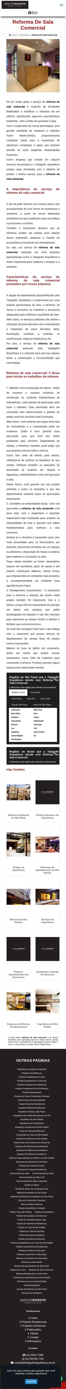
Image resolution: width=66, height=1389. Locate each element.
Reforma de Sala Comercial (41, 1270)
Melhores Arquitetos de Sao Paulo (32, 1193)
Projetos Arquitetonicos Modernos (31, 1085)
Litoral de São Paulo (42, 705)
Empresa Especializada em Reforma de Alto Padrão (31, 1158)
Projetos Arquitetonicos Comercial (31, 1081)
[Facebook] (29, 13)
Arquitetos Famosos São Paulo (31, 1112)
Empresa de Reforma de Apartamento (18, 1025)
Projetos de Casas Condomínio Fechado (32, 1096)
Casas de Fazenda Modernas (32, 1131)
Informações (34, 1341)
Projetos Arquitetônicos (32, 1073)
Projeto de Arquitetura (18, 868)
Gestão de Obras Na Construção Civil (31, 1189)
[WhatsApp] (36, 13)
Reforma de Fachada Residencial (31, 1169)
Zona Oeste (17, 699)
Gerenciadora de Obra (19, 1173)
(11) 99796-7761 (34, 1358)
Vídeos (34, 1333)
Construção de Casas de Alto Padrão (32, 1135)
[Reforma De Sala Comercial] (32, 65)
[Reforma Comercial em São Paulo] (18, 792)
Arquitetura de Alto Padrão (47, 1025)
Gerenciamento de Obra (43, 1173)
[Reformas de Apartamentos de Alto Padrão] (47, 845)
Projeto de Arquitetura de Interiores (32, 1216)
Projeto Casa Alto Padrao (21, 1212)
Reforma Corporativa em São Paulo (31, 1258)
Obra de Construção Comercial (31, 1200)
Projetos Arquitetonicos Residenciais (32, 1247)
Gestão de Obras (31, 1185)
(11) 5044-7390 (34, 1355)
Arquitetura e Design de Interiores (47, 973)
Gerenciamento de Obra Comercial (31, 1181)
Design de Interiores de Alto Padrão (31, 1139)
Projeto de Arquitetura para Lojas (31, 1220)
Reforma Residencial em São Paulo (31, 1274)
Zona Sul (31, 699)
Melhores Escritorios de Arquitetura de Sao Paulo (31, 1196)
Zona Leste (45, 699)
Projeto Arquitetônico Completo (31, 1208)
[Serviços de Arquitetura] (47, 897)
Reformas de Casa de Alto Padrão (32, 1281)
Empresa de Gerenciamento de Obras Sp (32, 1142)
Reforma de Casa (18, 1270)
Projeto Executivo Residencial (32, 1104)
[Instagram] (33, 13)
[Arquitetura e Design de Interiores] (47, 949)
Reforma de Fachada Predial (31, 1166)
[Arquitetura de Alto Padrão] (47, 1001)
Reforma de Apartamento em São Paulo (31, 1266)
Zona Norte (35, 692)
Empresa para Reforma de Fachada (31, 1162)
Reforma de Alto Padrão (18, 921)
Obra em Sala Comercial (31, 1204)
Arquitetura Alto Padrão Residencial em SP (31, 1115)
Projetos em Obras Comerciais (31, 1250)
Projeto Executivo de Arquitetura (47, 816)
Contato (34, 1337)
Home (34, 1318)
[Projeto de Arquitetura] (18, 845)
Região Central (18, 692)
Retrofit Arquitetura (32, 1285)
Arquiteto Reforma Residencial (31, 1108)
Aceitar (31, 1381)
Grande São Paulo (20, 705)
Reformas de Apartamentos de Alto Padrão (47, 870)
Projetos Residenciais (31, 1092)
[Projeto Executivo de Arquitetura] (47, 792)
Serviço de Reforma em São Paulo (32, 1289)
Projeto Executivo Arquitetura (31, 1235)
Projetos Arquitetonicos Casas (32, 1077)
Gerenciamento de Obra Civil (31, 1177)
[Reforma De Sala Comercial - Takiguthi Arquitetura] (15, 5)
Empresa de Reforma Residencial (31, 1154)
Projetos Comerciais (34, 1325)
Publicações (34, 1329)
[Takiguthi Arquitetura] (33, 1301)
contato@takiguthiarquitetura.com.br (34, 1362)
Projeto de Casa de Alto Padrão (31, 1227)
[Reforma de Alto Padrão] (18, 897)
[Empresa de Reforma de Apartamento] (18, 1001)
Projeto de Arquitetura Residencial (32, 1223)
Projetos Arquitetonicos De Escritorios (19, 974)
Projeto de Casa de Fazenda (31, 1231)
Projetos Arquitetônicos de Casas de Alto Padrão (32, 1243)
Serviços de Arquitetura (47, 921)
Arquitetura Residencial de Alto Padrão (32, 1127)
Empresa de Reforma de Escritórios (31, 1150)
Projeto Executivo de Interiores (31, 1239)
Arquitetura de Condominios (32, 1123)
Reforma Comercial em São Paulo (18, 816)
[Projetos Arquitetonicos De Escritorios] (18, 949)
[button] (61, 5)
